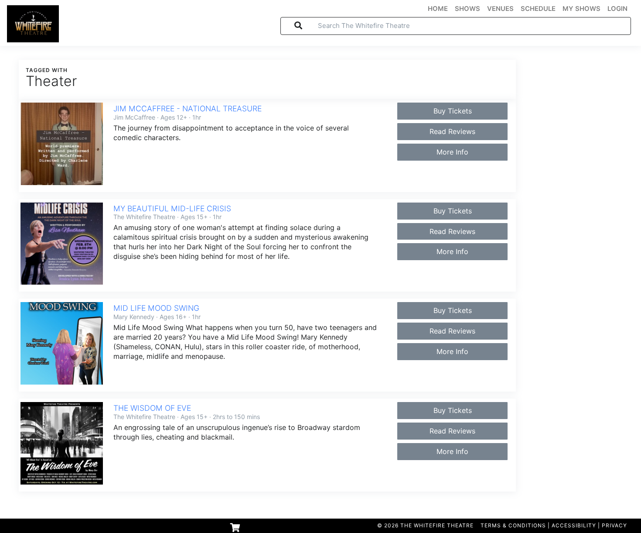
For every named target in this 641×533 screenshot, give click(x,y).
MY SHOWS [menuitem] (581, 9)
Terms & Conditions (513, 525)
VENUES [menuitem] (500, 9)
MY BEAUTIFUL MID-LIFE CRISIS (172, 208)
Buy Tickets (452, 111)
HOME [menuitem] (438, 9)
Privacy (614, 525)
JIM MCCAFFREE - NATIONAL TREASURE (187, 108)
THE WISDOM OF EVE (152, 408)
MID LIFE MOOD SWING (156, 308)
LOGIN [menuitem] (617, 9)
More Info (452, 152)
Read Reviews (452, 131)
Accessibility (574, 525)
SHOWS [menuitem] (467, 9)
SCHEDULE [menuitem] (538, 9)
